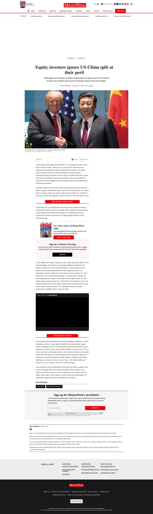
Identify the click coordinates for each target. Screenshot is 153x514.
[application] (62, 312)
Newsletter (85, 159)
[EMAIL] (31, 429)
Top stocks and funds (101, 16)
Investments (70, 58)
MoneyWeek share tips (108, 468)
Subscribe (120, 11)
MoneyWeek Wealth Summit (90, 471)
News (33, 11)
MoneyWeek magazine (54, 386)
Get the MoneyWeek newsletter (68, 472)
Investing (52, 11)
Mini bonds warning (36, 16)
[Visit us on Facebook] (115, 4)
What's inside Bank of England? (80, 16)
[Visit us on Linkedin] (120, 4)
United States (77, 360)
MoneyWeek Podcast (88, 468)
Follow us (76, 159)
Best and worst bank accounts (56, 16)
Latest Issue (66, 476)
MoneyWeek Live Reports (89, 474)
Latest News (40, 386)
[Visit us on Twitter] (117, 4)
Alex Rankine (66, 86)
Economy (79, 11)
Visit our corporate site (98, 510)
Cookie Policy (104, 493)
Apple (59, 284)
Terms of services (71, 413)
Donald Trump (82, 165)
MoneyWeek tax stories (108, 474)
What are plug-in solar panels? (122, 16)
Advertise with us (59, 496)
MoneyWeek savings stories (109, 471)
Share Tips (42, 11)
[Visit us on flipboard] (128, 4)
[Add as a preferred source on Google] (76, 503)
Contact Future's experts (61, 493)
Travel (88, 11)
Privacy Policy (93, 493)
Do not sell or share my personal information (83, 496)
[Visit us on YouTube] (122, 4)
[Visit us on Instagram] (125, 4)
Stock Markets (81, 58)
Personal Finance (65, 11)
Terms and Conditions (79, 493)
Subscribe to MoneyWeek (70, 468)
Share (40, 159)
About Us (47, 493)
